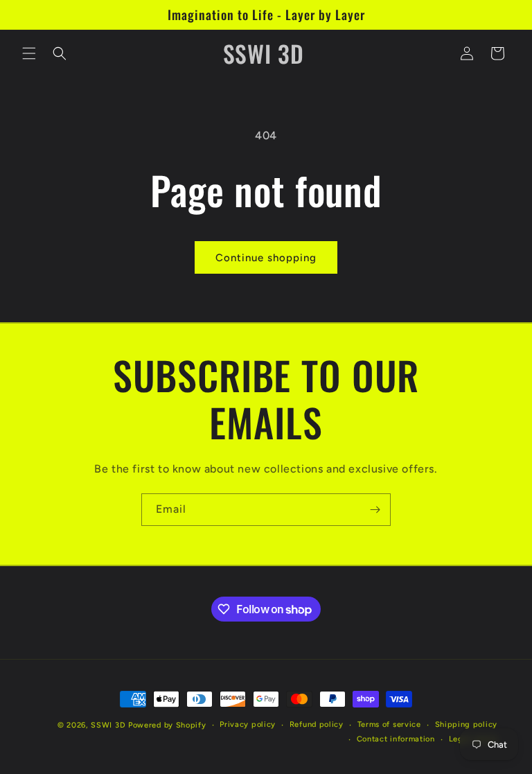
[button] (29, 53)
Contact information (396, 739)
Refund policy (317, 724)
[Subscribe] (375, 509)
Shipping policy (466, 724)
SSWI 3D (108, 725)
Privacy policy (248, 724)
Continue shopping (266, 258)
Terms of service (389, 724)
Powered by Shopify (167, 725)
